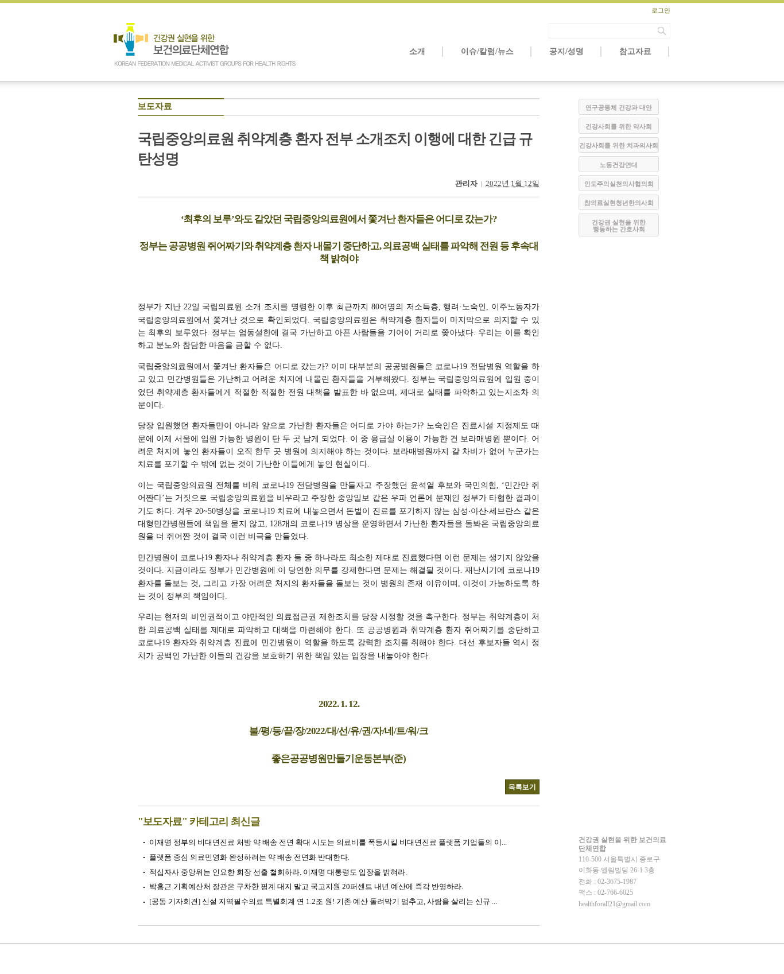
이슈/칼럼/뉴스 (487, 51)
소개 (417, 51)
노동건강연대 (619, 164)
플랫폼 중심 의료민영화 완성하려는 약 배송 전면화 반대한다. (249, 857)
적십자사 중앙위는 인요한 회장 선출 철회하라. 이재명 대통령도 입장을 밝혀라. (278, 872)
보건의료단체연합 (205, 45)
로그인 (660, 10)
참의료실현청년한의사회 (619, 202)
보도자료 (155, 106)
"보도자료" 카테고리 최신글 (199, 821)
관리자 (466, 183)
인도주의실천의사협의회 (619, 183)
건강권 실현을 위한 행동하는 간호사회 (619, 225)
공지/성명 (566, 51)
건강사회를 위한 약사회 (618, 126)
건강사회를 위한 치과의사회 (618, 145)
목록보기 (522, 787)
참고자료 (635, 51)
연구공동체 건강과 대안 (618, 107)
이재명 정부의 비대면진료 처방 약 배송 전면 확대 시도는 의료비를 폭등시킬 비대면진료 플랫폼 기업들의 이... (328, 842)
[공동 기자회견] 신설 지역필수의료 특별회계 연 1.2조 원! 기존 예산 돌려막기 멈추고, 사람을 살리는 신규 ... (323, 901)
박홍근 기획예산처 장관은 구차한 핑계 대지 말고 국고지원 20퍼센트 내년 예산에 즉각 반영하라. (306, 886)
